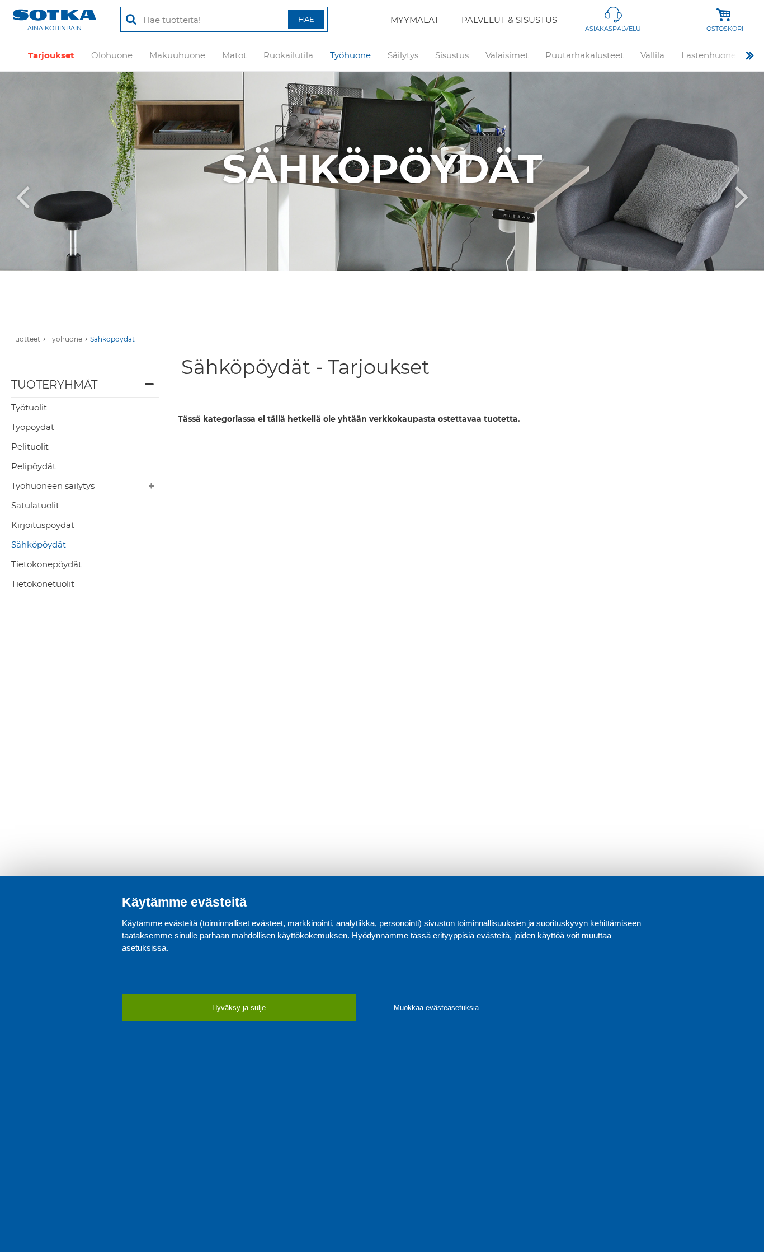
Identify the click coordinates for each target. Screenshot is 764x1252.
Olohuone (112, 55)
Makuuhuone (177, 55)
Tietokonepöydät (46, 564)
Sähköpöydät (112, 339)
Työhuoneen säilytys (53, 485)
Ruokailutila (288, 55)
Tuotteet (25, 339)
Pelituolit (30, 446)
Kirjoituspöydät (42, 525)
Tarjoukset (51, 55)
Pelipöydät (33, 466)
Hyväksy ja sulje (239, 1007)
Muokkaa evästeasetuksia (436, 1007)
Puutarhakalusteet (584, 55)
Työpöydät (32, 427)
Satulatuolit (35, 505)
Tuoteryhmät (54, 384)
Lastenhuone (708, 55)
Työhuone (350, 55)
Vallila (652, 55)
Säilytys (403, 55)
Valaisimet (507, 55)
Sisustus (452, 55)
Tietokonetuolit (42, 583)
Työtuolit (29, 407)
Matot (234, 55)
